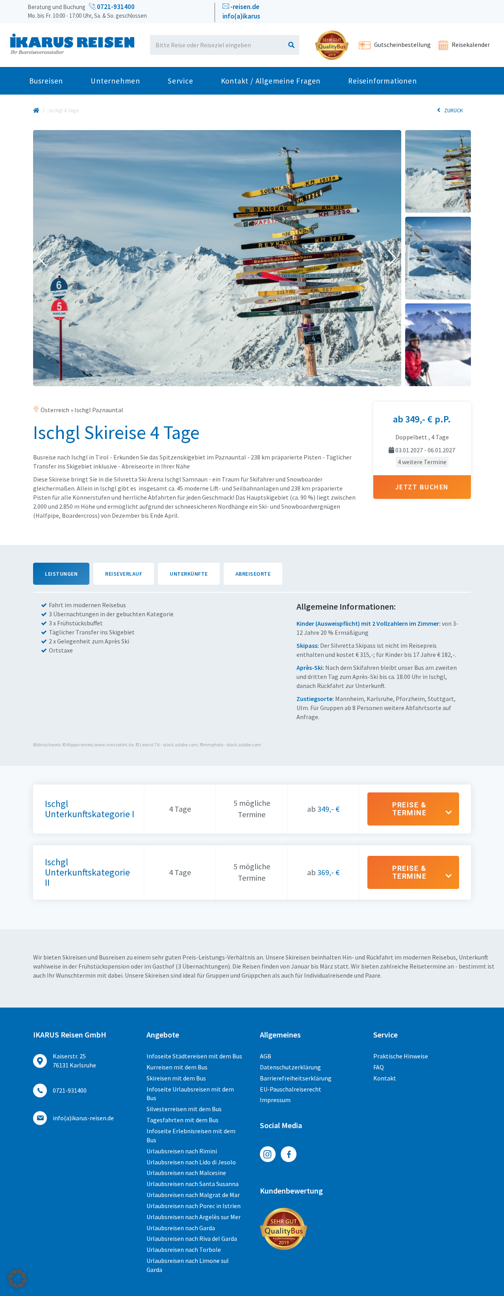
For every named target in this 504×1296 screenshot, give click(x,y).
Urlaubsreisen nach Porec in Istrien (193, 1206)
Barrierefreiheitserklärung (296, 1078)
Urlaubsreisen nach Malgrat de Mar (193, 1195)
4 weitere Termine (422, 462)
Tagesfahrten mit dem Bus (182, 1120)
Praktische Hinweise (400, 1056)
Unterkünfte (189, 573)
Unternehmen (115, 81)
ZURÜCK (453, 110)
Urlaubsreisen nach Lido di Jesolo (191, 1162)
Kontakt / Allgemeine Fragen (271, 81)
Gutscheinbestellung (402, 44)
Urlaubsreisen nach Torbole (183, 1249)
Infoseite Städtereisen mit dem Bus (194, 1056)
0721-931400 (115, 6)
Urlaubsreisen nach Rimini (181, 1151)
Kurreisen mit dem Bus (177, 1067)
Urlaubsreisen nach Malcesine (186, 1173)
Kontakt (384, 1078)
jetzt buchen (422, 486)
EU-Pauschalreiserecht (290, 1089)
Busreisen (46, 81)
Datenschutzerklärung (290, 1067)
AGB (265, 1056)
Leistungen (61, 573)
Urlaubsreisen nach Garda (180, 1228)
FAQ (378, 1067)
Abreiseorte (253, 573)
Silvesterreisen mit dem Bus (184, 1109)
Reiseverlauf (123, 573)
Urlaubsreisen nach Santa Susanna (192, 1184)
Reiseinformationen (382, 81)
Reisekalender (470, 44)
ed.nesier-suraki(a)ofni (83, 1118)
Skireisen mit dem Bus (176, 1078)
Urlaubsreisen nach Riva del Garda (191, 1238)
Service (180, 81)
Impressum (275, 1100)
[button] (42, 258)
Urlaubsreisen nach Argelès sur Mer (193, 1217)
